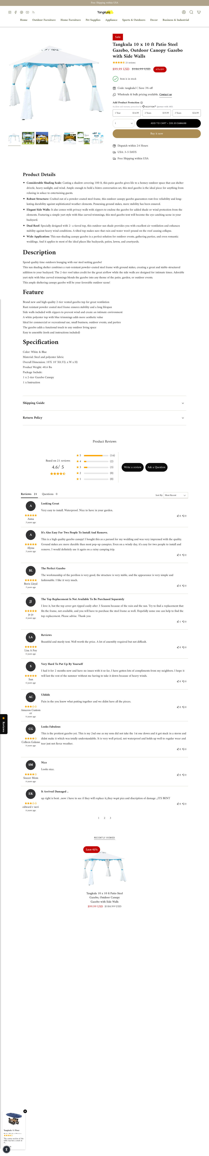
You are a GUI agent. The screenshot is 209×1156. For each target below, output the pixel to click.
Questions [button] (47, 494)
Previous (8, 82)
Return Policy (32, 418)
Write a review (132, 467)
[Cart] (199, 12)
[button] (44, 20)
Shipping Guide (34, 403)
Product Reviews (104, 441)
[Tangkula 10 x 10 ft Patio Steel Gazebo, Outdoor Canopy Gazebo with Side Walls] (104, 867)
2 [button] (104, 818)
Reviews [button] (26, 494)
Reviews (3, 727)
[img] (30, 515)
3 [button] (110, 818)
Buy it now (156, 133)
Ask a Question (156, 467)
